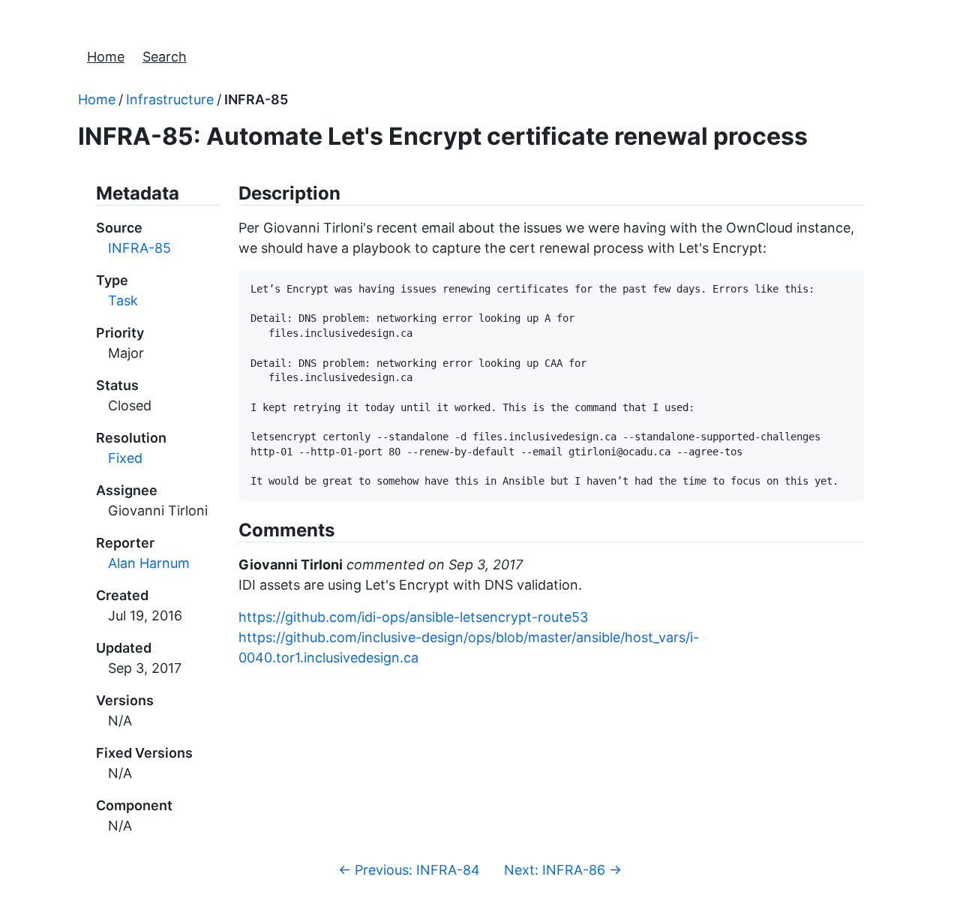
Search (164, 57)
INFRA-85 (256, 99)
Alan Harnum (149, 563)
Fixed (125, 458)
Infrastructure (170, 99)
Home (105, 57)
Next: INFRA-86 (563, 870)
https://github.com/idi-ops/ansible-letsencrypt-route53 (413, 617)
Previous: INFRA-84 (409, 870)
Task (123, 300)
